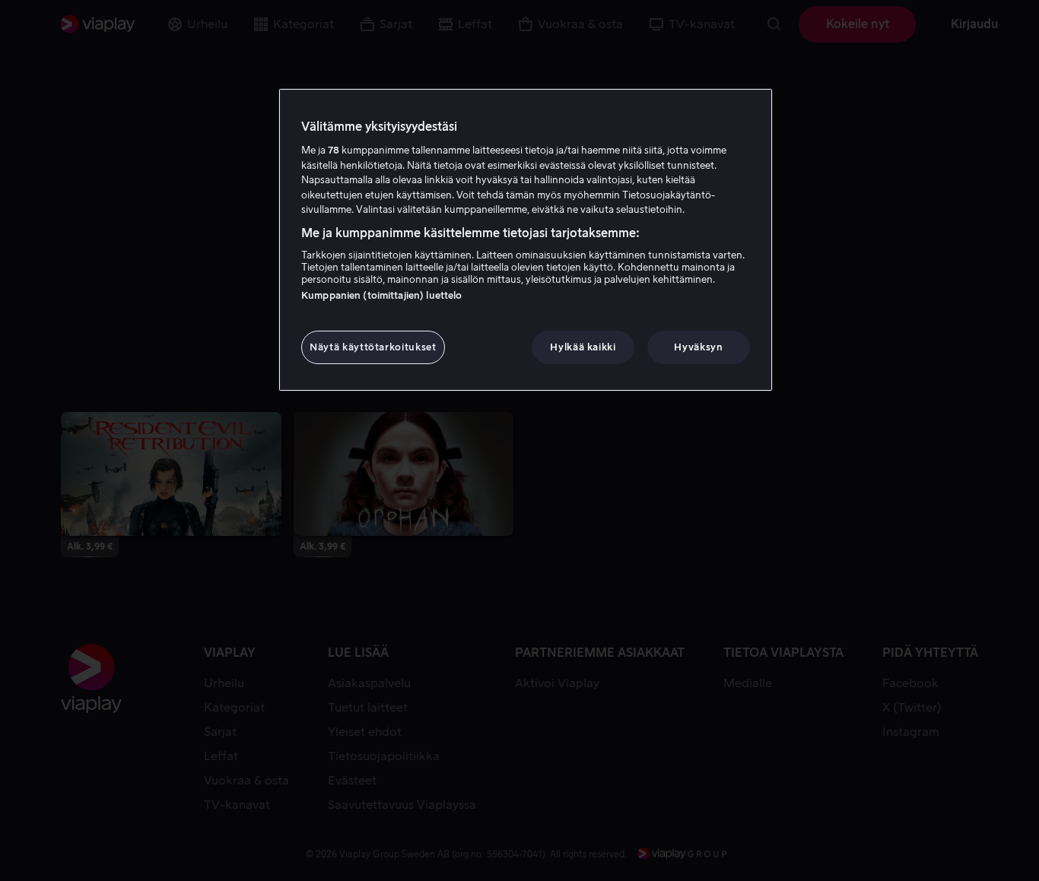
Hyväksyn (698, 347)
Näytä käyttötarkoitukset (373, 347)
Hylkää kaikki (582, 347)
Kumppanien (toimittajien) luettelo (381, 295)
